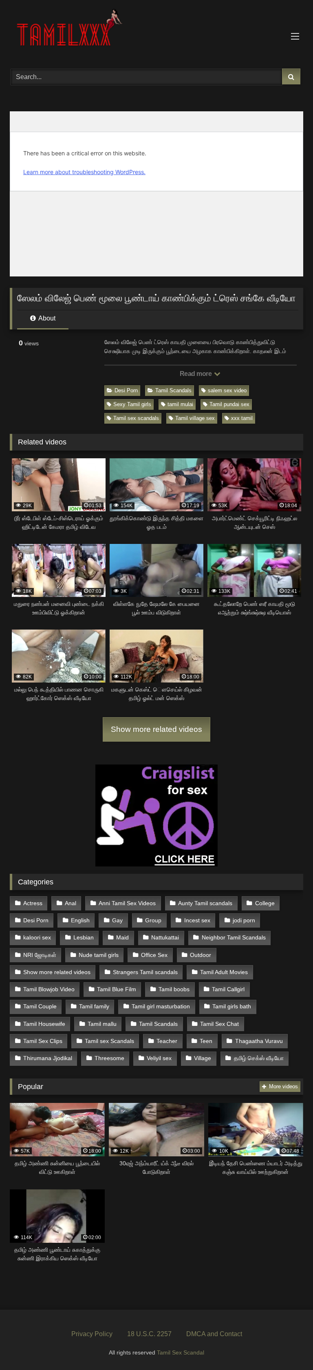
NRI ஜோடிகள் (39, 955)
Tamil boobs (174, 989)
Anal (70, 903)
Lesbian (83, 937)
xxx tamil (242, 418)
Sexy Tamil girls (132, 404)
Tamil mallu (102, 1024)
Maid (122, 937)
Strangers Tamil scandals (145, 972)
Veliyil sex (159, 1058)
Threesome (109, 1058)
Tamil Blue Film (116, 989)
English (80, 920)
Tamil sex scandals (136, 418)
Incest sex (197, 920)
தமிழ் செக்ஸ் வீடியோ (259, 1058)
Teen (206, 1041)
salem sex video (227, 390)
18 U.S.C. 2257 (149, 1333)
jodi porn (244, 920)
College (265, 903)
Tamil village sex (195, 418)
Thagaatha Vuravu (259, 1041)
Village (202, 1058)
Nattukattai (165, 937)
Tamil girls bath (231, 1006)
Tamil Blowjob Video (49, 989)
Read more (196, 373)
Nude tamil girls (99, 955)
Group (153, 920)
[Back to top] (288, 1346)
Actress (32, 903)
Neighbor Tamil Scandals (234, 937)
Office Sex (154, 955)
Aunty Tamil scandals (205, 903)
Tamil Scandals (173, 390)
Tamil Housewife (44, 1024)
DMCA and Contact (214, 1333)
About (46, 318)
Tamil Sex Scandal (180, 1352)
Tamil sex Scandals (109, 1041)
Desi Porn (126, 390)
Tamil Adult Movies (224, 972)
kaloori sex (37, 937)
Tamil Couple (40, 1006)
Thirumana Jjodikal (47, 1058)
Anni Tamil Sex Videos (127, 903)
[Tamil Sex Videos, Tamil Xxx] (156, 31)
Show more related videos (156, 729)
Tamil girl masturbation (161, 1006)
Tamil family (94, 1006)
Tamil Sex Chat (219, 1024)
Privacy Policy (91, 1333)
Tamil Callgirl (228, 989)
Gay (117, 920)
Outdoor (200, 955)
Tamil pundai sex (229, 404)
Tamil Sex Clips (42, 1041)
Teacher (166, 1041)
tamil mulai (180, 404)
